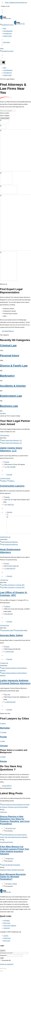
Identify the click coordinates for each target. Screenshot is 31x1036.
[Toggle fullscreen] (4, 968)
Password (3, 955)
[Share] (2, 968)
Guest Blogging (7, 31)
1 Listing (2, 741)
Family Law (3, 812)
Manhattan (5, 728)
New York (7, 694)
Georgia (6, 462)
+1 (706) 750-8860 (10, 467)
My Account (6, 923)
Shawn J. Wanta (12, 884)
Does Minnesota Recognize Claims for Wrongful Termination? (13, 876)
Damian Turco (11, 828)
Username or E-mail (6, 953)
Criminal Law (8, 345)
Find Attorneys (7, 33)
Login (2, 958)
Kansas (3, 761)
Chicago (4, 746)
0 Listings (3, 723)
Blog (4, 28)
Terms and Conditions (9, 925)
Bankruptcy (7, 375)
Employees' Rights (5, 870)
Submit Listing (7, 36)
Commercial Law (5, 478)
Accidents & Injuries (13, 385)
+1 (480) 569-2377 (10, 568)
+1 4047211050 (9, 651)
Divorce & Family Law (14, 365)
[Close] (2, 951)
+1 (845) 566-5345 (10, 702)
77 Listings (3, 732)
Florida (3, 737)
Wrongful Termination (18, 870)
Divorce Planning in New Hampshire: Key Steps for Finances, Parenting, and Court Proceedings (15, 820)
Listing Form (7, 938)
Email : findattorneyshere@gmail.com (16, 2)
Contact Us (6, 928)
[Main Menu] (2, 62)
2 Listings (3, 757)
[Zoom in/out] (5, 968)
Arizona (6, 563)
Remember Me (6, 960)
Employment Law (11, 395)
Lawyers (5, 935)
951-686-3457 (9, 614)
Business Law (9, 405)
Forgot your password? (6, 964)
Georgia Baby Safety (11, 635)
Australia (7, 497)
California (7, 606)
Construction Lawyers (12, 486)
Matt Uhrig (10, 858)
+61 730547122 (9, 504)
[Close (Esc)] (0, 968)
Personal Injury (9, 355)
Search (2, 118)
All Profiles (6, 920)
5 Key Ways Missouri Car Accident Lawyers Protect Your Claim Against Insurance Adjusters (14, 850)
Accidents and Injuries (6, 842)
